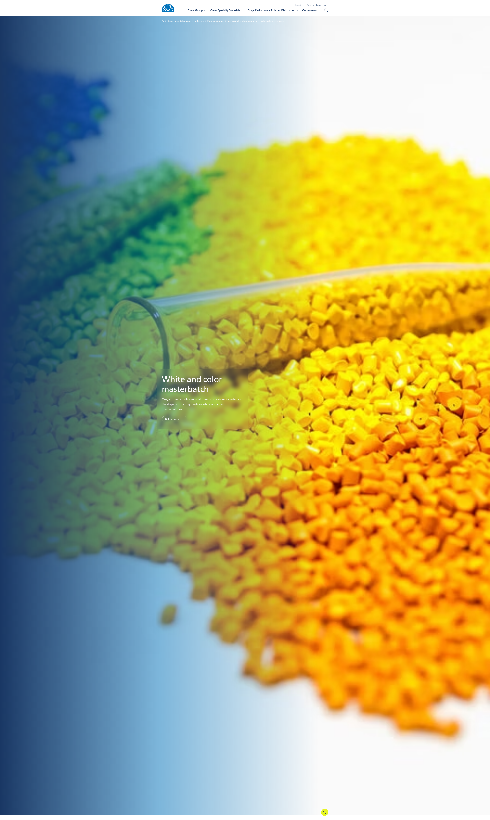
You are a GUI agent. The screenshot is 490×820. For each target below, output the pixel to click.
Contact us (321, 5)
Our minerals (309, 10)
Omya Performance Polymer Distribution (271, 10)
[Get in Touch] (324, 812)
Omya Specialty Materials (225, 10)
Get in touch (172, 419)
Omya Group (195, 10)
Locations (299, 5)
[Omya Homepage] (163, 21)
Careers (310, 5)
